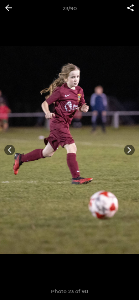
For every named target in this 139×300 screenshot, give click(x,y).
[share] (130, 9)
